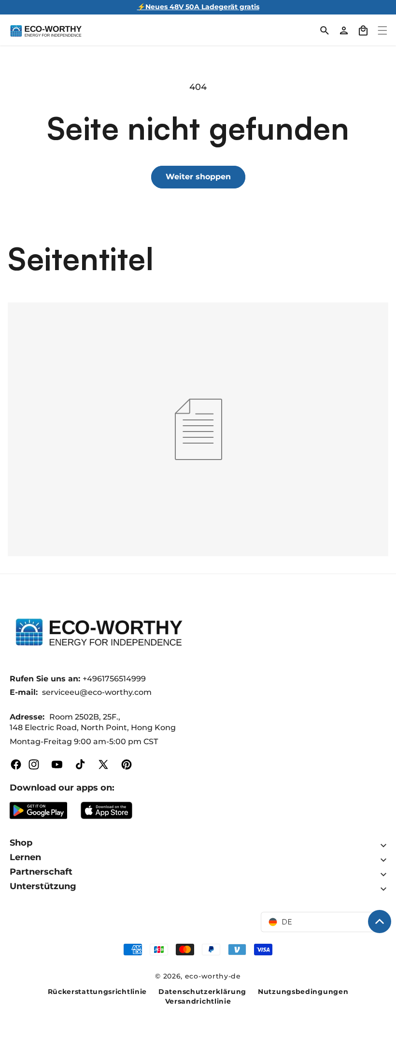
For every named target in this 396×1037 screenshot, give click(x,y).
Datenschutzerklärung (202, 991)
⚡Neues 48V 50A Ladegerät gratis (198, 6)
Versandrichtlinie (198, 1001)
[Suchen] (324, 30)
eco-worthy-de (213, 976)
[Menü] (382, 30)
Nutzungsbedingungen (303, 991)
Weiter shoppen (198, 176)
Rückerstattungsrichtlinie (97, 991)
